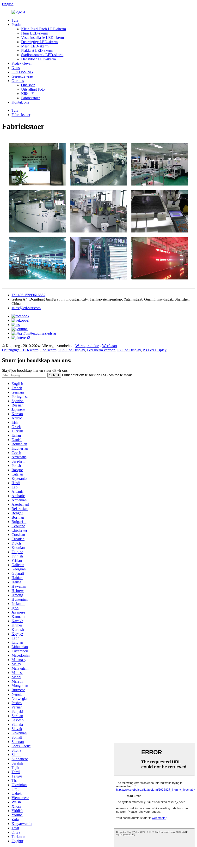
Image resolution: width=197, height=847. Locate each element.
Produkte (18, 25)
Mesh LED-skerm (35, 46)
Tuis (15, 20)
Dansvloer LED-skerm (38, 59)
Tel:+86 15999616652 (28, 295)
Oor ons (18, 81)
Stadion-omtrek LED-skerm (42, 55)
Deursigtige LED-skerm (39, 42)
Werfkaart (109, 346)
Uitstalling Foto (33, 89)
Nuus (16, 68)
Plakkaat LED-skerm (37, 50)
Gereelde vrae (22, 76)
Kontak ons (20, 102)
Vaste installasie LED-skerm (42, 37)
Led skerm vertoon (101, 350)
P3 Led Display (154, 350)
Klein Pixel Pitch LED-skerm (43, 29)
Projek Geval (21, 63)
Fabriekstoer (30, 98)
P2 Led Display (129, 350)
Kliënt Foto (29, 94)
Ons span (28, 85)
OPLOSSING (22, 72)
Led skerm (48, 350)
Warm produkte (87, 346)
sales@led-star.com (26, 308)
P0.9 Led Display (71, 350)
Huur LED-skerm (34, 33)
